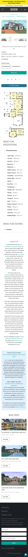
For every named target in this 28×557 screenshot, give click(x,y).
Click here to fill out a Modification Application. (14, 383)
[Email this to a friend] (19, 79)
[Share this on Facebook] (11, 79)
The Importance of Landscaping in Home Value (13, 432)
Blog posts (14, 415)
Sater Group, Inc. (18, 340)
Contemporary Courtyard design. (13, 246)
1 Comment (16, 492)
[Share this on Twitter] (8, 79)
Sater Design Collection (16, 553)
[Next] (25, 26)
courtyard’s (7, 275)
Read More (5, 439)
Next (17, 14)
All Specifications (11, 150)
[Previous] (2, 26)
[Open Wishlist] (25, 554)
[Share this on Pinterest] (15, 79)
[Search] (21, 9)
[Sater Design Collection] (14, 9)
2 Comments (18, 461)
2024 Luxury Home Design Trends (10, 459)
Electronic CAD (16, 66)
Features (9, 229)
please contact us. (20, 407)
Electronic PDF (6, 66)
